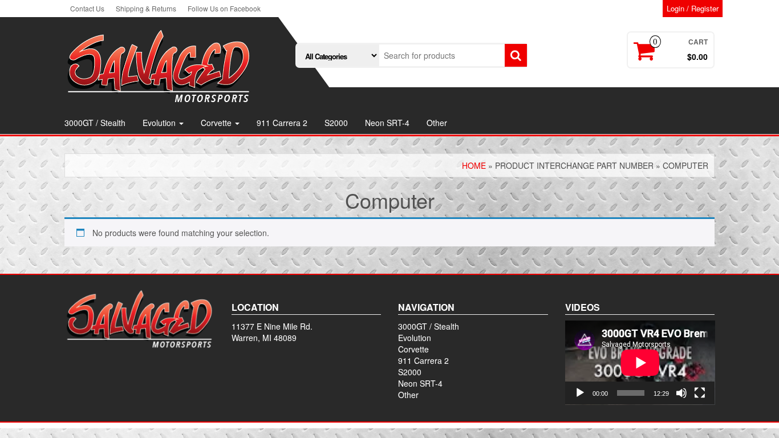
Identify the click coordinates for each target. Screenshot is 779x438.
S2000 (336, 122)
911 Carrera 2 (282, 122)
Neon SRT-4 (387, 122)
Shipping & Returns (146, 8)
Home (474, 165)
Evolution (160, 122)
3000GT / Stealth (94, 122)
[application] (640, 363)
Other (437, 122)
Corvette (217, 122)
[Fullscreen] (699, 393)
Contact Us (87, 8)
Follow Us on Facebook (224, 8)
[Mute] (681, 393)
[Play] (580, 393)
